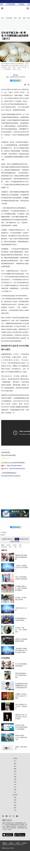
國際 (15, 768)
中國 (15, 547)
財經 (15, 771)
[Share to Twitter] (13, 81)
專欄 (15, 776)
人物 (15, 784)
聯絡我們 (11, 843)
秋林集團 (3, 547)
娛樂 (15, 805)
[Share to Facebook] (11, 81)
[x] (13, 816)
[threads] (10, 816)
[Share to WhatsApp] (18, 81)
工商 (15, 810)
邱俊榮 (8, 545)
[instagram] (3, 816)
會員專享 (9, 18)
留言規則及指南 (2, 534)
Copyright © (5, 844)
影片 (15, 761)
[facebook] (6, 816)
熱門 (19, 18)
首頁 (2, 18)
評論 (15, 781)
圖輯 (15, 807)
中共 (20, 547)
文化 (15, 792)
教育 (15, 802)
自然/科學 (15, 794)
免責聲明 (18, 843)
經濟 (20, 545)
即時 (15, 18)
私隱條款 (24, 843)
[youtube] (17, 816)
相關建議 (4, 843)
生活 (15, 787)
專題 (15, 779)
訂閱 (27, 539)
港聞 (24, 18)
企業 (10, 547)
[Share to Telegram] (16, 81)
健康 (15, 789)
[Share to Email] (20, 81)
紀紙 (15, 797)
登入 (17, 539)
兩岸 (28, 18)
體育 (15, 800)
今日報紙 (15, 758)
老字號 (14, 545)
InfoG (15, 774)
